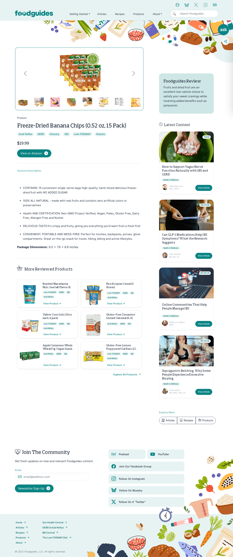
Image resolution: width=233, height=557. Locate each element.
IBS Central (48, 532)
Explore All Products (125, 374)
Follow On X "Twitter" (132, 501)
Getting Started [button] (79, 13)
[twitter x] (196, 5)
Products (138, 13)
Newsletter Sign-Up (31, 488)
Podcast (124, 454)
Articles (101, 13)
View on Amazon (31, 153)
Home (19, 522)
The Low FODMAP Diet (55, 537)
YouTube (163, 454)
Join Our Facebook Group (135, 466)
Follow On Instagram (132, 478)
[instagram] (206, 5)
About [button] (156, 13)
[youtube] (215, 5)
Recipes (120, 13)
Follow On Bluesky (130, 490)
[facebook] (177, 5)
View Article (204, 188)
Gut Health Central (52, 522)
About (19, 542)
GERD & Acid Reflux (53, 527)
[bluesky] (187, 5)
